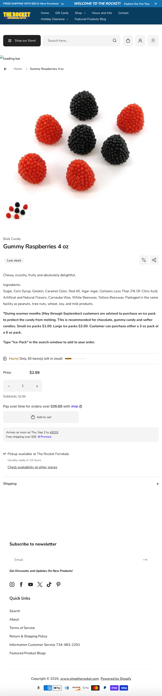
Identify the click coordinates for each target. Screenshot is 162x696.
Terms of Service (22, 628)
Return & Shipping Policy (28, 636)
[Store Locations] (153, 40)
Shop (78, 13)
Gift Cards (62, 13)
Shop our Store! (25, 41)
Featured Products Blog (90, 19)
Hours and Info (102, 13)
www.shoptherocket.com (79, 678)
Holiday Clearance (53, 19)
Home (45, 13)
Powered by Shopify (116, 678)
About (14, 619)
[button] (156, 3)
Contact (123, 13)
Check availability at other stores (32, 467)
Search (14, 611)
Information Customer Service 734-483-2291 (44, 644)
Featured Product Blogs (27, 653)
